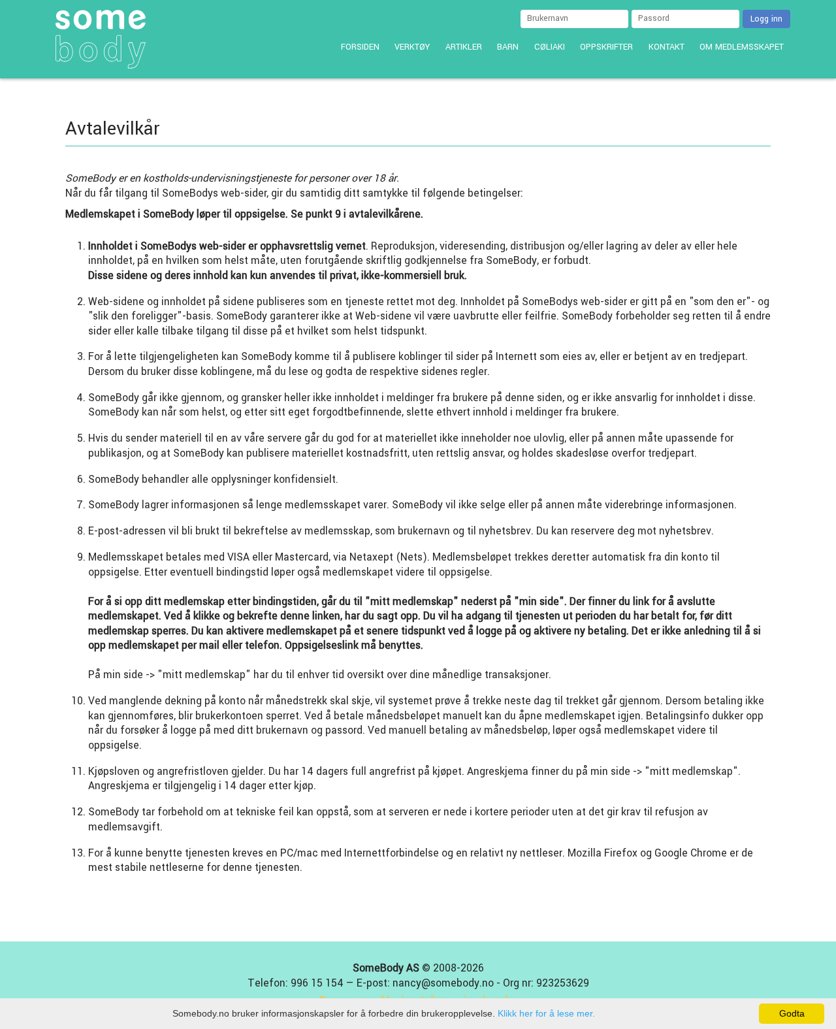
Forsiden (360, 47)
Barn (508, 47)
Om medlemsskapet (741, 47)
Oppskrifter (606, 47)
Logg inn (766, 19)
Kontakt (666, 47)
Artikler (463, 47)
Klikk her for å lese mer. (546, 1013)
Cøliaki (549, 47)
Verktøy (412, 47)
